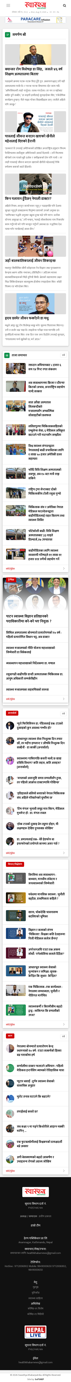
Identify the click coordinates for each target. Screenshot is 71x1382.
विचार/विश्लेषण (15, 864)
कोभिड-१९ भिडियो (35, 1314)
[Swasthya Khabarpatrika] (35, 5)
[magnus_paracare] (35, 20)
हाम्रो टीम (35, 1225)
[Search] (64, 5)
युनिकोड (35, 1293)
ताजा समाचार (19, 355)
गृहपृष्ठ (35, 1287)
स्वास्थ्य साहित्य (35, 1298)
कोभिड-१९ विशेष (35, 1309)
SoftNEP (39, 1379)
